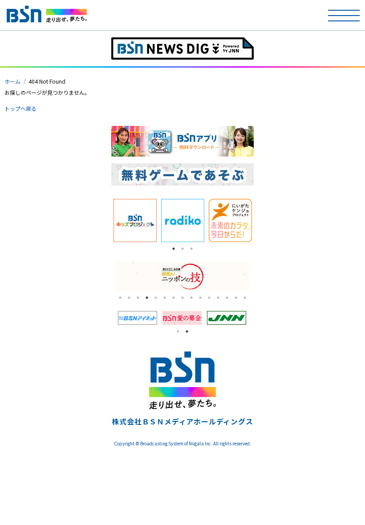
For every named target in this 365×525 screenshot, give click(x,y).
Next (260, 220)
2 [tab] (182, 248)
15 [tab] (244, 297)
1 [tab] (173, 248)
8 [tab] (182, 297)
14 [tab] (235, 297)
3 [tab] (191, 248)
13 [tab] (227, 297)
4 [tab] (146, 297)
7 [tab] (173, 297)
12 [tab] (218, 297)
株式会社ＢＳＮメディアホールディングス (182, 421)
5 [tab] (155, 297)
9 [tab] (191, 297)
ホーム (12, 81)
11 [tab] (209, 297)
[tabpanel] (135, 220)
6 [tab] (164, 297)
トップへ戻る (20, 108)
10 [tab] (200, 297)
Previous (104, 220)
